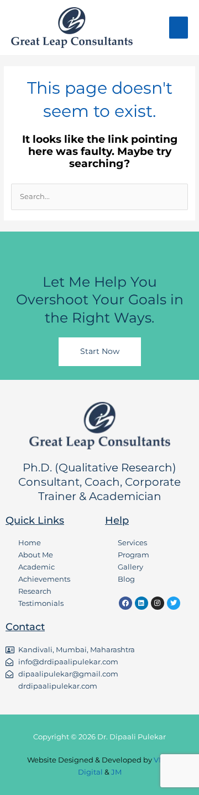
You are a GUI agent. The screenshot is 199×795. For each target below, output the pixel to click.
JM (116, 772)
